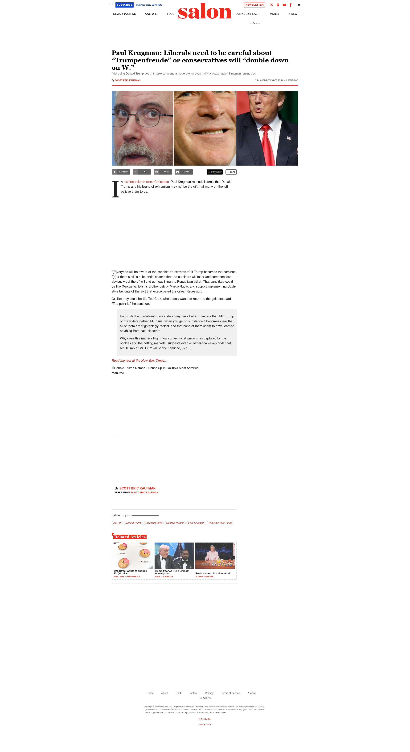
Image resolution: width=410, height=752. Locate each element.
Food (170, 14)
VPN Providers (205, 719)
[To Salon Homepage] (205, 11)
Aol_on (117, 523)
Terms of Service (230, 693)
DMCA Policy (205, 725)
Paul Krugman (196, 523)
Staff (178, 693)
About (164, 693)
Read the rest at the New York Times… (139, 361)
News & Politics (124, 14)
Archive (252, 693)
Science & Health (248, 14)
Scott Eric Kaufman (127, 80)
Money (274, 14)
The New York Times (220, 523)
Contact (193, 693)
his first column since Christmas (146, 182)
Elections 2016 (153, 523)
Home (150, 693)
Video (293, 14)
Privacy (209, 693)
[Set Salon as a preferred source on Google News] (215, 172)
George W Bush (175, 523)
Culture (151, 14)
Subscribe (124, 5)
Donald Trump (133, 523)
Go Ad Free (205, 698)
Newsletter (255, 5)
